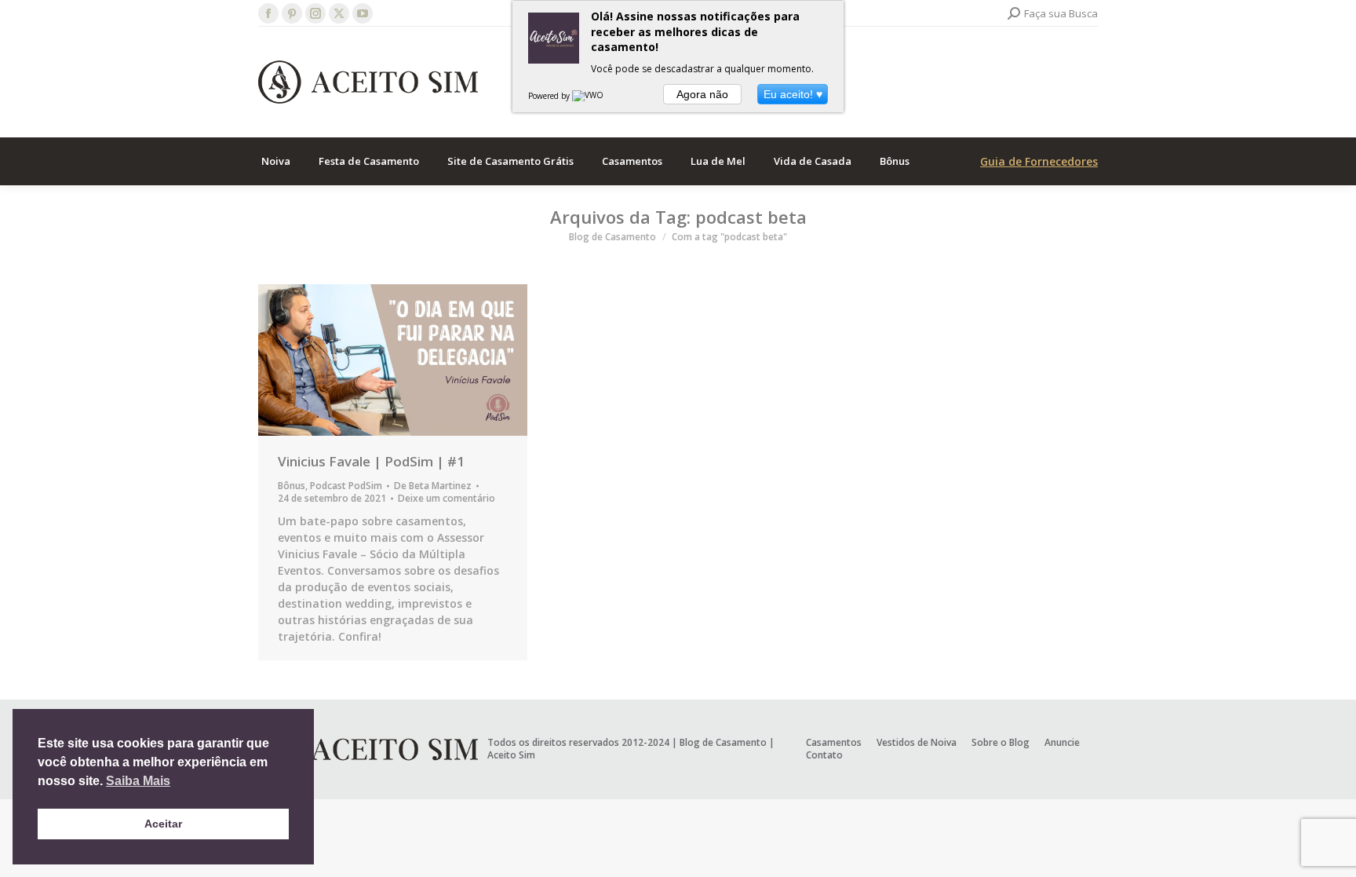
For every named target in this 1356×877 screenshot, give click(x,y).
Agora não (702, 94)
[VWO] (588, 95)
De (433, 486)
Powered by (550, 95)
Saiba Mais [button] (138, 780)
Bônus (291, 485)
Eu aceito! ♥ (793, 94)
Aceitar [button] (163, 823)
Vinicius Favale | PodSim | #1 (371, 461)
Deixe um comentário (446, 498)
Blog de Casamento (723, 742)
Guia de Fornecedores (1039, 161)
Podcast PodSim (346, 485)
